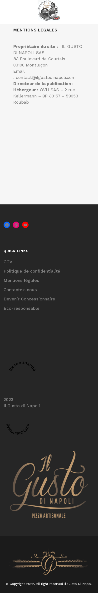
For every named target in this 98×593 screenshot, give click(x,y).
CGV (8, 261)
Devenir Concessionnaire (29, 298)
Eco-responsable (21, 308)
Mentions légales (21, 280)
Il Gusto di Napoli (22, 405)
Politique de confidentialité (32, 271)
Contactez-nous (20, 289)
